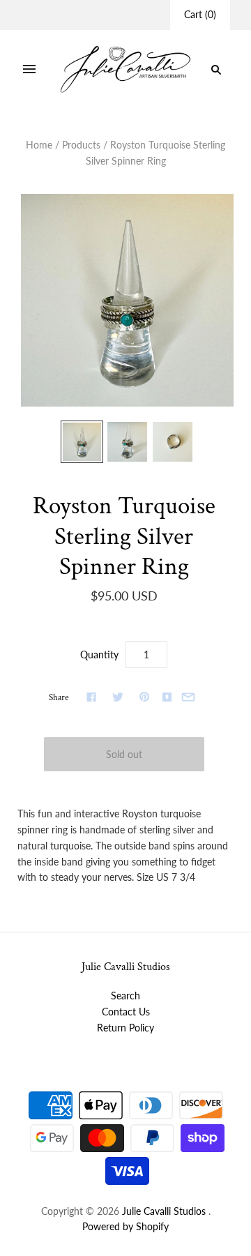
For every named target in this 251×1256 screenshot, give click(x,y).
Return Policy (125, 1028)
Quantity (99, 654)
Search (125, 995)
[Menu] (29, 69)
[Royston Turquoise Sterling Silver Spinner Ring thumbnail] (82, 442)
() (200, 14)
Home (39, 145)
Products (81, 145)
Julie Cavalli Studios (164, 1211)
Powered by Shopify (125, 1226)
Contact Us (126, 1011)
